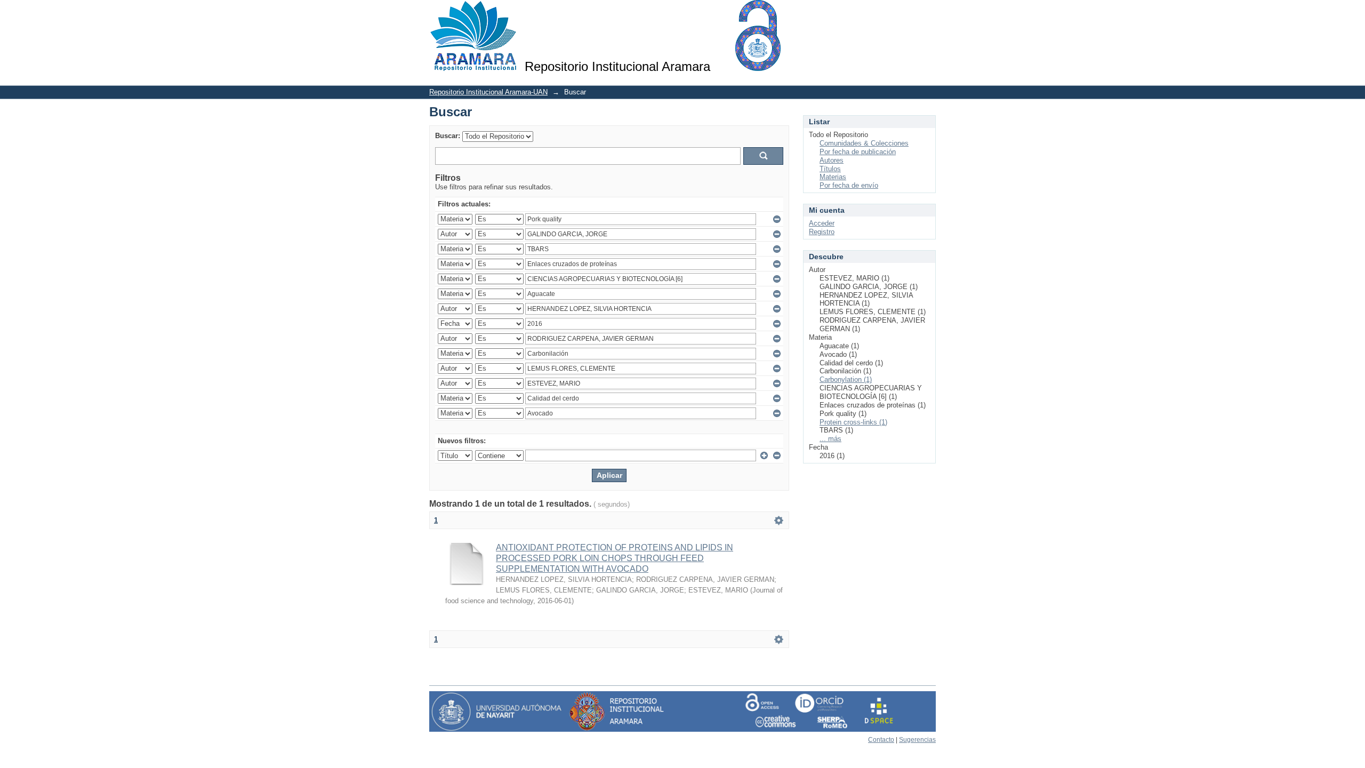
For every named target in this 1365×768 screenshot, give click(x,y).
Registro (821, 232)
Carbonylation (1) (846, 379)
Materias (833, 177)
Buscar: (447, 136)
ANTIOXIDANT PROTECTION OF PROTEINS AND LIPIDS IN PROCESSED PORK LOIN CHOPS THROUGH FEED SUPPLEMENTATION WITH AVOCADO (614, 558)
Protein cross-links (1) (853, 422)
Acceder (821, 223)
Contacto (881, 739)
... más (830, 439)
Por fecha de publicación (858, 152)
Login (927, 13)
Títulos (830, 169)
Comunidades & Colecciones (864, 143)
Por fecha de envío (849, 185)
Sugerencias (917, 739)
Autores (832, 160)
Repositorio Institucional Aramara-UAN (488, 92)
